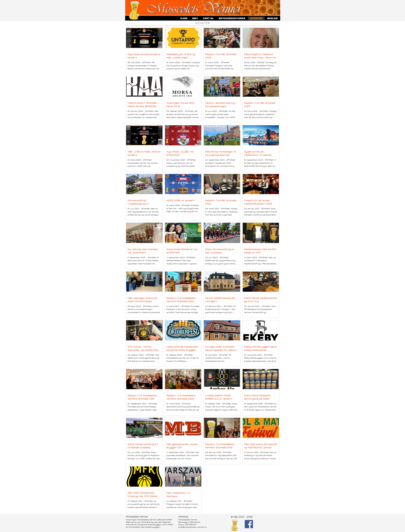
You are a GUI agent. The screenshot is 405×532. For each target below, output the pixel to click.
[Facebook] (249, 524)
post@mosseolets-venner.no (192, 527)
